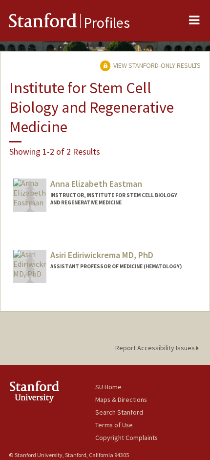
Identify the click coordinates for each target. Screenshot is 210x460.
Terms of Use (114, 424)
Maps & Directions (121, 399)
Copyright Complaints (126, 437)
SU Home (108, 386)
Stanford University (52, 391)
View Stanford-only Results (156, 65)
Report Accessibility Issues (155, 347)
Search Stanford (119, 412)
